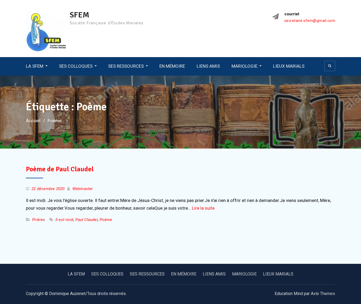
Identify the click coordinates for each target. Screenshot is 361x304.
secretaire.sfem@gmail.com (309, 20)
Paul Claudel (86, 219)
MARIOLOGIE (244, 66)
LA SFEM (34, 66)
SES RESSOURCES (126, 66)
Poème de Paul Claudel (60, 169)
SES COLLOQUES (75, 66)
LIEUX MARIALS (288, 66)
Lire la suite (203, 208)
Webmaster (82, 188)
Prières (38, 219)
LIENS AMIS (208, 66)
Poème (106, 219)
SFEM (79, 15)
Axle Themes (323, 293)
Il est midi (64, 219)
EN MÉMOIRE (172, 66)
